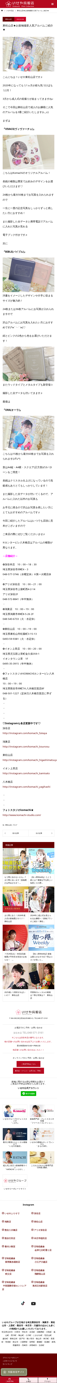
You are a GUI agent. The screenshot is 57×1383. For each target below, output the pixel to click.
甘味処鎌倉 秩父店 (8, 1272)
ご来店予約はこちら (28, 1064)
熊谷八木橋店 (11, 1230)
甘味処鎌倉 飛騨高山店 (38, 1272)
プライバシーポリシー (11, 1358)
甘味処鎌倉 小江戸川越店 (39, 1260)
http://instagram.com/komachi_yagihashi (26, 786)
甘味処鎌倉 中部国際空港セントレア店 (14, 1286)
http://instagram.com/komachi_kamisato (26, 773)
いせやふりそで (12, 1213)
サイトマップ (7, 1364)
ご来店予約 (10, 1381)
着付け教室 (10, 1246)
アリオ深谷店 (40, 1230)
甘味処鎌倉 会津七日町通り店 (41, 1248)
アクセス (47, 1381)
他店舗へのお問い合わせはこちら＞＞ (28, 1049)
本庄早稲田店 (40, 1238)
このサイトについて (10, 1361)
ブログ (14, 825)
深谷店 (37, 1213)
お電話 (28, 1381)
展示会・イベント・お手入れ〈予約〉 (28, 1071)
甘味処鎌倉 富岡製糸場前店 (11, 1260)
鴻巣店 (8, 1221)
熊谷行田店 (10, 1238)
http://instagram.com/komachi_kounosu (26, 746)
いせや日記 (10, 10)
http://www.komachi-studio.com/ (22, 815)
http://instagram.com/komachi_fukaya (25, 733)
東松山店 (8, 19)
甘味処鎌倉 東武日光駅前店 (39, 1284)
